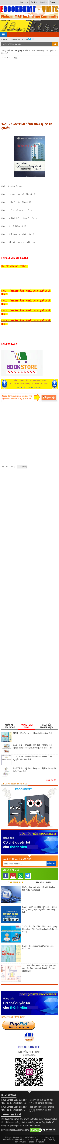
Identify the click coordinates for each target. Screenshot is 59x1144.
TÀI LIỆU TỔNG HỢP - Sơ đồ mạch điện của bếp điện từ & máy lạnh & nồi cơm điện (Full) (39, 968)
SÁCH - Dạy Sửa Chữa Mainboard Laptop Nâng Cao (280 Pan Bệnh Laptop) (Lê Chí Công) (39, 929)
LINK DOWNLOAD (9, 344)
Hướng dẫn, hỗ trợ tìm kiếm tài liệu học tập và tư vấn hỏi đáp (38, 888)
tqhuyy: (33, 1100)
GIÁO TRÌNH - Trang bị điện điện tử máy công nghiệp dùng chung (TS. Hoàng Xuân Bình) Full (32, 746)
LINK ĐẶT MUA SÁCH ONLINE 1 (14, 266)
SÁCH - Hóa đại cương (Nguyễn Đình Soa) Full (32, 733)
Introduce (24, 2)
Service (34, 2)
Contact (53, 2)
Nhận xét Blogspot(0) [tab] (46, 726)
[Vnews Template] (29, 12)
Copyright (43, 2)
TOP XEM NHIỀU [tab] (15, 882)
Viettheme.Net (8, 1139)
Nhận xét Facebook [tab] (10, 726)
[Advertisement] (29, 89)
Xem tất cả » (52, 780)
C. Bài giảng (17, 50)
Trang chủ (5, 50)
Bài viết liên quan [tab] (26, 726)
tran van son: (36, 1107)
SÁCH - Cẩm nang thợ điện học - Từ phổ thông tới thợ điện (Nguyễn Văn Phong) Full (39, 909)
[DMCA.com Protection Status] (43, 1130)
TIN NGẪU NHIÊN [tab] (43, 882)
